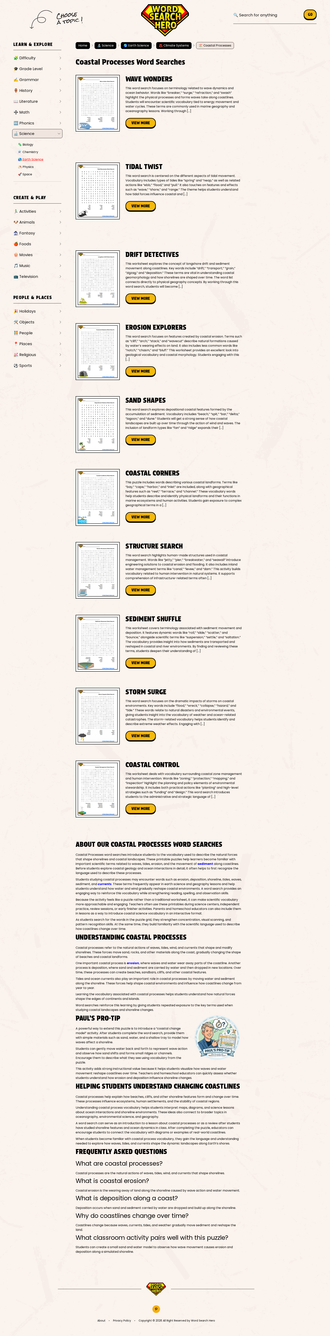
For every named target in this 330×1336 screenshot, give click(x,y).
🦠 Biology (25, 144)
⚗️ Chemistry (28, 152)
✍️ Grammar (26, 79)
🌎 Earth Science (30, 159)
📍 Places (23, 343)
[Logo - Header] (165, 20)
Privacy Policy (122, 1320)
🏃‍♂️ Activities (25, 211)
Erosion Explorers (155, 327)
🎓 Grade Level (28, 68)
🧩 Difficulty (25, 58)
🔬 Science (24, 133)
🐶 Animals (24, 222)
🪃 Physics (26, 167)
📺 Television (26, 276)
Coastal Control (152, 764)
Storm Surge (145, 692)
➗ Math (21, 112)
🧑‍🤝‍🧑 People (23, 333)
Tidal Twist (144, 166)
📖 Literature (26, 101)
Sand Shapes (145, 400)
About (101, 1320)
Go (310, 14)
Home (82, 45)
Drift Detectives (152, 254)
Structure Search (154, 546)
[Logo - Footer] (156, 1289)
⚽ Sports (23, 365)
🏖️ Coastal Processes (215, 45)
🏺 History (23, 90)
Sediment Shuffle (153, 619)
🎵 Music (22, 265)
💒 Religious (25, 354)
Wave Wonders (148, 79)
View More (140, 123)
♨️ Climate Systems (174, 45)
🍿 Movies (23, 254)
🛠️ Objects (24, 322)
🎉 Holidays (25, 311)
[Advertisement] (145, 145)
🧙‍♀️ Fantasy (24, 233)
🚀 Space (25, 174)
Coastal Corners (152, 473)
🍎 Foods (22, 244)
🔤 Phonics (24, 123)
